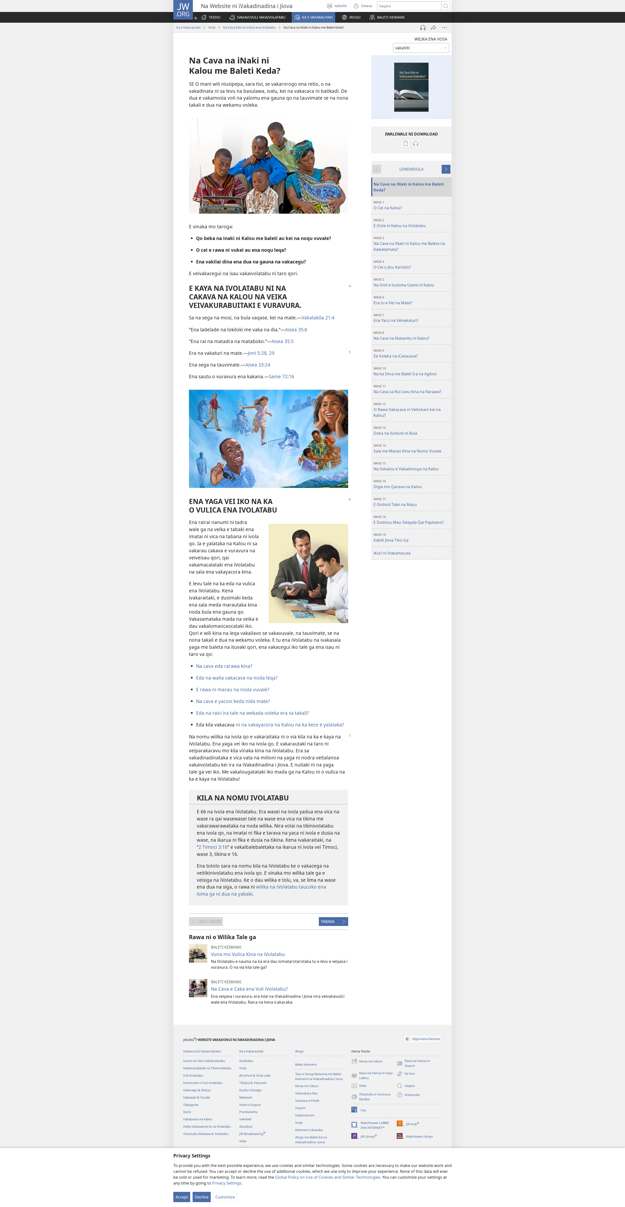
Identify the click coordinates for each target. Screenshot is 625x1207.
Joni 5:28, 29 (261, 353)
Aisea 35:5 (282, 341)
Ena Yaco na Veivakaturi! (396, 318)
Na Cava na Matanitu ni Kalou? (401, 335)
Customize (225, 1197)
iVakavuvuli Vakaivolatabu (202, 1051)
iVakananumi (304, 1115)
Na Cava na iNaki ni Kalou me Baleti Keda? (409, 187)
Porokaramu (248, 1112)
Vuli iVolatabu (193, 1075)
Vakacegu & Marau (197, 1090)
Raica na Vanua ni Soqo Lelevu (372, 1076)
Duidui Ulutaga (250, 1090)
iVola (211, 27)
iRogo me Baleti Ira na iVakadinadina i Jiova (311, 1139)
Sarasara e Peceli (307, 1100)
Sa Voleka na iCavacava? (396, 353)
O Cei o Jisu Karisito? (392, 264)
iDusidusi (245, 1126)
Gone (187, 1112)
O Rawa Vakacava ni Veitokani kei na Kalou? (407, 410)
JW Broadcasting (252, 1134)
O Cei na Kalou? (388, 205)
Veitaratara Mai (306, 1093)
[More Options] (444, 27)
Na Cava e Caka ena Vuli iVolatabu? (249, 989)
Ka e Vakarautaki (188, 27)
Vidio (243, 1141)
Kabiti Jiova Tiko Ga (391, 537)
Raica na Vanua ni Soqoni (413, 1063)
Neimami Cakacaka (309, 1130)
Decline (201, 1197)
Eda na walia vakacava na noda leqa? (237, 677)
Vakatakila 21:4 (318, 317)
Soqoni (300, 1108)
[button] (257, 17)
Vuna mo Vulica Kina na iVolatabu (248, 954)
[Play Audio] (422, 27)
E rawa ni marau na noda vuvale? (232, 689)
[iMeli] (433, 27)
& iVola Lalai (255, 1075)
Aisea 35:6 (296, 329)
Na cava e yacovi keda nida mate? (233, 701)
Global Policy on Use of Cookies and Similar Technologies (327, 1177)
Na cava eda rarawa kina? (224, 666)
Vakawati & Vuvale (196, 1097)
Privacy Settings (226, 1183)
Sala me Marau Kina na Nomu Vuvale (407, 448)
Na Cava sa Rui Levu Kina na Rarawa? (407, 389)
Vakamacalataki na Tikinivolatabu (207, 1068)
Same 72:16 (281, 376)
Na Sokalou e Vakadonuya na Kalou (406, 466)
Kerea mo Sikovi (306, 1086)
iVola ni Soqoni (250, 1104)
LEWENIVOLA (411, 169)
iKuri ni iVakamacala (392, 553)
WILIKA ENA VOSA (431, 39)
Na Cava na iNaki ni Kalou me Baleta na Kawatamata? (409, 244)
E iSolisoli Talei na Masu (395, 502)
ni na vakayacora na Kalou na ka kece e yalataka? (290, 724)
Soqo (299, 1122)
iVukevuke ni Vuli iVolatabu (202, 1083)
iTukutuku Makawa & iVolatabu (206, 1134)
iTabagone (190, 1104)
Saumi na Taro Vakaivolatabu (204, 1061)
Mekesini (245, 1097)
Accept (182, 1197)
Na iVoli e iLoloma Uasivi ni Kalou (404, 282)
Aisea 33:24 (257, 364)
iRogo (299, 1051)
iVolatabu (246, 1061)
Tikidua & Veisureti (252, 1083)
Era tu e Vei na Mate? (393, 300)
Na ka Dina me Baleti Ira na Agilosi (405, 371)
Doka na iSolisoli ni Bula (395, 430)
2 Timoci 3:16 (213, 847)
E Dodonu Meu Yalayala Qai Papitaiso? (409, 519)
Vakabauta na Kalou (197, 1119)
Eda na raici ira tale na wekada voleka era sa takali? (252, 713)
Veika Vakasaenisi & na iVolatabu (207, 1126)
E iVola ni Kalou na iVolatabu (400, 223)
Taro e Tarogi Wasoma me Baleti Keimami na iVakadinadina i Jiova (319, 1076)
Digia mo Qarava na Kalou (398, 484)
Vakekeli (245, 1119)
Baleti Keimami (306, 1064)
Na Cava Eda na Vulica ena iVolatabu (249, 27)
